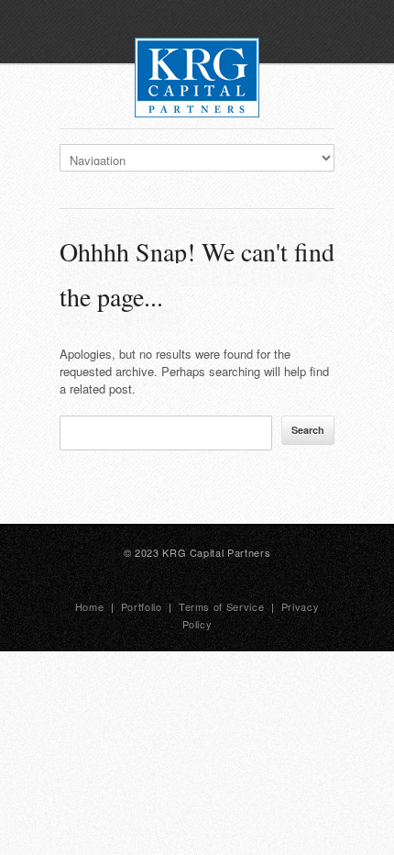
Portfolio (141, 606)
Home (89, 606)
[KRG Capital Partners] (197, 81)
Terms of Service (222, 606)
